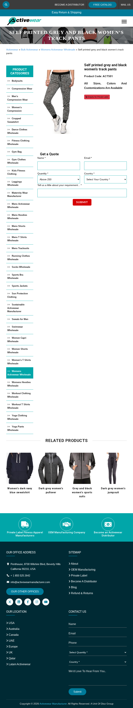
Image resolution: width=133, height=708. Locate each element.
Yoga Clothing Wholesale (17, 417)
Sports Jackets (20, 286)
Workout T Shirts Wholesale (18, 406)
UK (10, 652)
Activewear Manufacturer (53, 703)
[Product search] (6, 4)
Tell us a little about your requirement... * (59, 185)
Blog (73, 587)
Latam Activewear (19, 664)
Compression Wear (22, 88)
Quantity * (42, 173)
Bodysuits (17, 81)
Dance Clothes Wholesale (17, 131)
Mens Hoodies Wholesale (17, 217)
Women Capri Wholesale (16, 340)
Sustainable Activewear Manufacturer (15, 308)
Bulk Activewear (29, 49)
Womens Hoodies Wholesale (19, 384)
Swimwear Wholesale (15, 328)
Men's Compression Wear (17, 98)
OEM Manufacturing (82, 569)
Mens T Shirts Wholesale (17, 239)
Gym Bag (17, 151)
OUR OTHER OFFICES (25, 591)
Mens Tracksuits (20, 248)
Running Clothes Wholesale (18, 258)
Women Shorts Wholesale (17, 351)
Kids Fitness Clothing (16, 172)
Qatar (11, 658)
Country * (89, 173)
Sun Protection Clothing (17, 295)
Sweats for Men (20, 319)
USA (11, 623)
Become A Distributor (83, 581)
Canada (13, 634)
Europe (13, 646)
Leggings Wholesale (14, 183)
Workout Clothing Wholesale (19, 395)
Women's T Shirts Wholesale (19, 362)
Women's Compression (14, 109)
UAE (11, 640)
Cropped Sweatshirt (14, 120)
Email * (88, 158)
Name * (41, 158)
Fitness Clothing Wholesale (18, 142)
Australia (13, 628)
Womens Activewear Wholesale (58, 49)
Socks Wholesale (21, 267)
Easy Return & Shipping (66, 12)
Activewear (12, 49)
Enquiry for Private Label (97, 97)
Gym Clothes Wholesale (16, 161)
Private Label (78, 575)
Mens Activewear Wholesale (18, 206)
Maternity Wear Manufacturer (17, 195)
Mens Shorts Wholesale (16, 228)
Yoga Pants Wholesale (15, 428)
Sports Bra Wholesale (15, 276)
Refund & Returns (81, 593)
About (74, 563)
